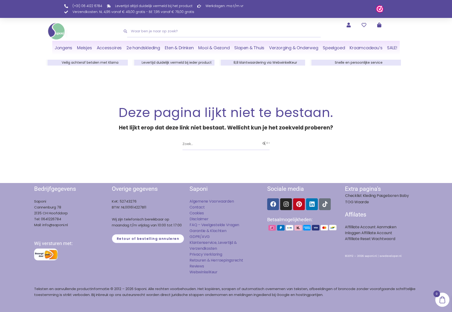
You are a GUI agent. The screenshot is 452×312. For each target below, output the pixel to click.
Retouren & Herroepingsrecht (216, 260)
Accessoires (109, 48)
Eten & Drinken (179, 48)
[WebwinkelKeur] (379, 8)
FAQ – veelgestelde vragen (214, 225)
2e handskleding (143, 48)
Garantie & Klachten (208, 230)
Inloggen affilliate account (368, 233)
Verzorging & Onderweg (293, 48)
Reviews (197, 266)
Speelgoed (334, 48)
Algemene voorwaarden (212, 201)
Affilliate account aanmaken (370, 227)
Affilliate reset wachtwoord (370, 238)
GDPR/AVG (200, 236)
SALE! (392, 48)
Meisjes (84, 48)
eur (215, 272)
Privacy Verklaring (206, 254)
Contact (197, 207)
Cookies (197, 213)
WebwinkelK (201, 272)
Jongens (63, 48)
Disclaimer (199, 219)
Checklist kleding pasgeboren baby (377, 195)
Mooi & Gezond (214, 48)
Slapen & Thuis (249, 48)
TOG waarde (357, 202)
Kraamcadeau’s (366, 48)
